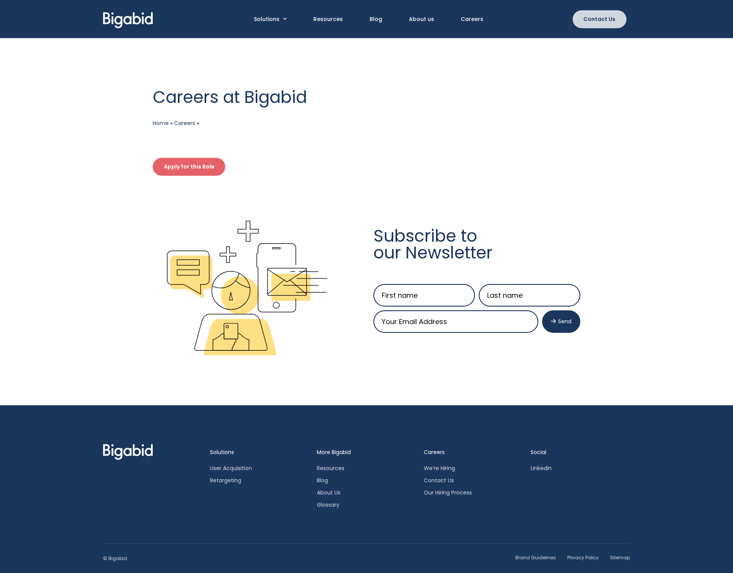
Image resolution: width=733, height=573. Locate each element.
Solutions (266, 19)
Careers (472, 19)
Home (161, 123)
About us (421, 19)
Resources (328, 19)
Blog (376, 19)
